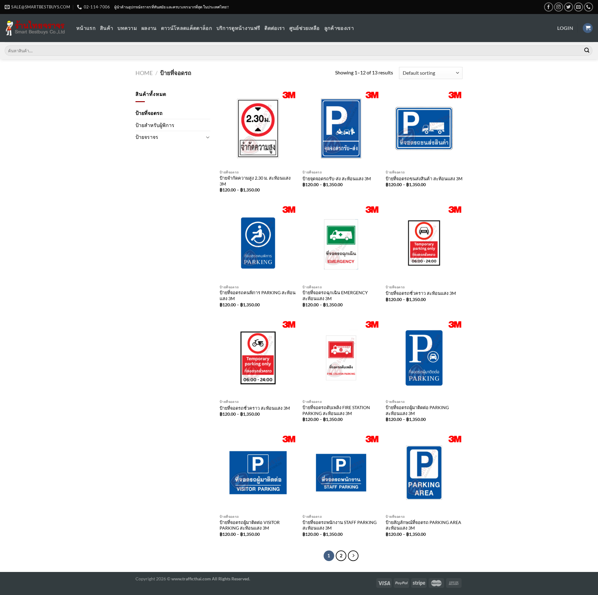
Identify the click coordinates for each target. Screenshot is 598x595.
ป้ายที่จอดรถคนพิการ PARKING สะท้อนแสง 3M (258, 295)
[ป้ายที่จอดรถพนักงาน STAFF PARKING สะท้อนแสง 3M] (340, 472)
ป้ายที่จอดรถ (149, 113)
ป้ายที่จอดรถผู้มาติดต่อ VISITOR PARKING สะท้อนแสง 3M (250, 525)
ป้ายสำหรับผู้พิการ (154, 125)
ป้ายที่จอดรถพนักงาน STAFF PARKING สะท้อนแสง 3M (339, 525)
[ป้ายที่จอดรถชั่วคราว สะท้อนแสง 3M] (424, 243)
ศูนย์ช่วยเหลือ (304, 28)
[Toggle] (207, 137)
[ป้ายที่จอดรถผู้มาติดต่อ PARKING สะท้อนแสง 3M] (424, 357)
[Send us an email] (578, 7)
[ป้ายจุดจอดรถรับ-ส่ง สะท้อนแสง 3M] (340, 128)
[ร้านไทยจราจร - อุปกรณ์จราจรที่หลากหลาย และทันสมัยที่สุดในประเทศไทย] (36, 28)
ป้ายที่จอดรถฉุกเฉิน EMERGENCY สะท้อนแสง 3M (335, 295)
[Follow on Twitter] (568, 7)
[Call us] (588, 7)
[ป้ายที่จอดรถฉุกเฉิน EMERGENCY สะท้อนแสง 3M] (340, 243)
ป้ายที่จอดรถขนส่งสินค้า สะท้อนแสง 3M (424, 178)
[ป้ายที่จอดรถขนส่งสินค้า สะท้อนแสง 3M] (424, 128)
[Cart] (588, 28)
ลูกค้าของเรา (339, 28)
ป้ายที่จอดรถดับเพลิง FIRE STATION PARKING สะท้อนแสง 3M (336, 410)
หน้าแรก (86, 28)
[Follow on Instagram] (558, 7)
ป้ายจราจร (146, 137)
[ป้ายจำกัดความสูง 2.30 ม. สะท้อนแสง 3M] (258, 128)
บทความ (127, 28)
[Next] (353, 555)
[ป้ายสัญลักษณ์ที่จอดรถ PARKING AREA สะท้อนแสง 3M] (424, 472)
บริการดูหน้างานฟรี (238, 28)
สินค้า (106, 28)
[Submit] (586, 50)
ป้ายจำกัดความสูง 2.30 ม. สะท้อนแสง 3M (255, 181)
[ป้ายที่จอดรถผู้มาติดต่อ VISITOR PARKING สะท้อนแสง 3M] (258, 472)
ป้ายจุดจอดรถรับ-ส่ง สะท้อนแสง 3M (336, 178)
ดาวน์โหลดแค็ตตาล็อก (186, 28)
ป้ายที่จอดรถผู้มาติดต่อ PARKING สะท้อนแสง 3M (417, 410)
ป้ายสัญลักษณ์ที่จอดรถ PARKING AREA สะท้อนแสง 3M (423, 525)
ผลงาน (149, 28)
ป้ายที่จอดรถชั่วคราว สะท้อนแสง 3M (421, 293)
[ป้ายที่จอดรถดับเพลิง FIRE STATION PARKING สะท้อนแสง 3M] (340, 357)
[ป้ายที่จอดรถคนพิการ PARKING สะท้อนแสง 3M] (258, 243)
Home (144, 72)
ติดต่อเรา (274, 28)
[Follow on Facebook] (548, 7)
